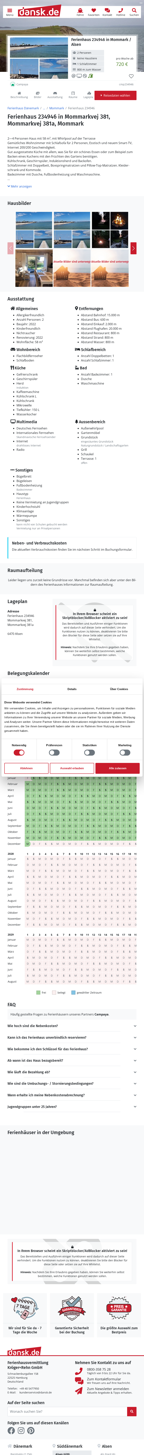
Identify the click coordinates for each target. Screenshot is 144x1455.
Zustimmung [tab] (25, 689)
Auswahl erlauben (72, 768)
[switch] (54, 753)
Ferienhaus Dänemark (23, 108)
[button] (9, 12)
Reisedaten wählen (117, 95)
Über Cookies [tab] (119, 689)
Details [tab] (72, 689)
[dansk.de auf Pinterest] (30, 1430)
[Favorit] (131, 76)
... (44, 108)
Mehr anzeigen (21, 186)
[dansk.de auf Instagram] (21, 1430)
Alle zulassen (117, 768)
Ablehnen (26, 768)
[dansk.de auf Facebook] (11, 1430)
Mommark (56, 108)
